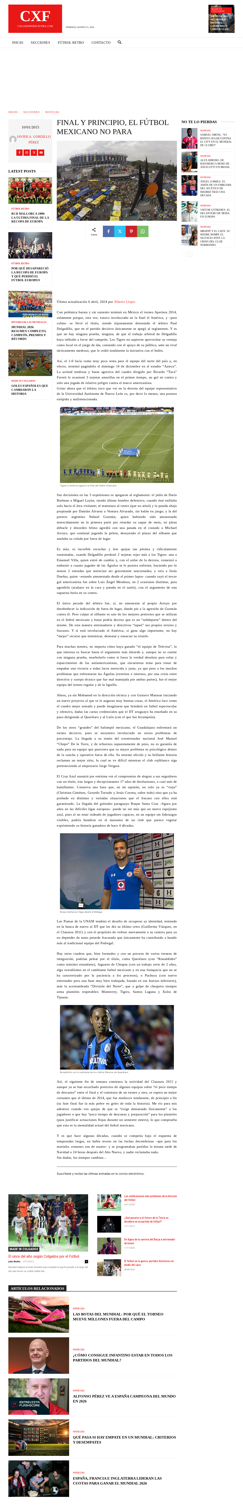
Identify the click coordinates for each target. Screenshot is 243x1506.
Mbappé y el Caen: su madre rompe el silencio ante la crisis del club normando (215, 238)
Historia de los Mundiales (29, 322)
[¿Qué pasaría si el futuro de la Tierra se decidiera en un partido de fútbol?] (109, 1224)
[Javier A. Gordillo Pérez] (13, 139)
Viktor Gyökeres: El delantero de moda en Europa (215, 213)
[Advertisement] (121, 76)
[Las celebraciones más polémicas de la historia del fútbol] (109, 1202)
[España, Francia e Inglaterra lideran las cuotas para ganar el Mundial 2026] (38, 1478)
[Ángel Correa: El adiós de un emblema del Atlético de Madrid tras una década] (189, 185)
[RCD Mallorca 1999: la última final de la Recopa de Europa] (30, 190)
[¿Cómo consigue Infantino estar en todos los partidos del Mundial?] (38, 1355)
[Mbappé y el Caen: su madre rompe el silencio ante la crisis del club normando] (189, 235)
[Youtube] (41, 153)
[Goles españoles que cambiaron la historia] (30, 363)
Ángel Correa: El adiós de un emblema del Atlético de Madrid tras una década (215, 188)
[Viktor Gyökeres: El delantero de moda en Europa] (189, 211)
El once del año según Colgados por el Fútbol (43, 1256)
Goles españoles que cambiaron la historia (29, 389)
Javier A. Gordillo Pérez (34, 139)
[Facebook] (19, 153)
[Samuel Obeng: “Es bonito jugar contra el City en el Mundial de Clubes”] (189, 138)
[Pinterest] (131, 231)
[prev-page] (183, 254)
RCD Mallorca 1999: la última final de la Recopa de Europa (30, 217)
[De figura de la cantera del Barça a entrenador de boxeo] (109, 1246)
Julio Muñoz (14, 1261)
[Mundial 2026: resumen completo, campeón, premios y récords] (30, 304)
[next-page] (190, 254)
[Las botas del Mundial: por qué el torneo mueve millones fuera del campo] (38, 1314)
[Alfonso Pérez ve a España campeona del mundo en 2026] (38, 1396)
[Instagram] (27, 153)
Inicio (13, 112)
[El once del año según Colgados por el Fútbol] (48, 1223)
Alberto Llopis (124, 302)
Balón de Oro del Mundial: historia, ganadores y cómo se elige (219, 23)
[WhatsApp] (142, 231)
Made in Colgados (218, 10)
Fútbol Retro (20, 209)
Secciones (31, 112)
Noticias (52, 112)
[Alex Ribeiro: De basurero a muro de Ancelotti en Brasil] (189, 162)
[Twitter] (34, 153)
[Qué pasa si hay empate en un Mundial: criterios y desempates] (38, 1437)
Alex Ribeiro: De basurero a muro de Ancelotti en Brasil (215, 164)
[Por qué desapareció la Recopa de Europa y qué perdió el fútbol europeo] (30, 245)
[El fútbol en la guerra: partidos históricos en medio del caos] (109, 1267)
